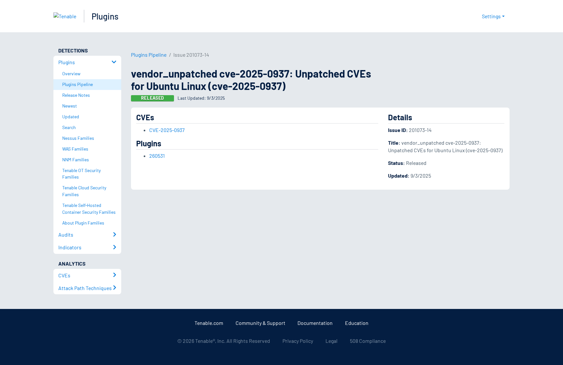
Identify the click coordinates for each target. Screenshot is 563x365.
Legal (331, 341)
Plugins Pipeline (148, 54)
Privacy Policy (297, 341)
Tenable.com (209, 323)
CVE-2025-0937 (167, 130)
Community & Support (260, 323)
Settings (491, 16)
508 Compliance (368, 341)
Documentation (315, 323)
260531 (157, 156)
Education (356, 323)
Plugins (105, 16)
